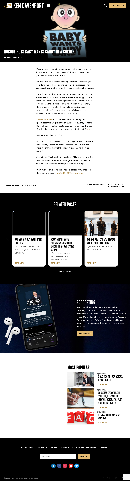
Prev (7, 237)
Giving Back (92, 447)
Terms (118, 478)
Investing (65, 447)
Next (122, 237)
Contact (104, 447)
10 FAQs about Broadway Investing (108, 416)
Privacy (112, 478)
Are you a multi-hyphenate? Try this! (28, 241)
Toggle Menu (48, 5)
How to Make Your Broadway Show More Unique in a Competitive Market (62, 245)
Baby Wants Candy (44, 119)
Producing (43, 447)
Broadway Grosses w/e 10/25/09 (21, 185)
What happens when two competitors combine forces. (105, 185)
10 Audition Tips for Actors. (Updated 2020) (110, 378)
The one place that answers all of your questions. (101, 241)
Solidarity (106, 478)
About (32, 447)
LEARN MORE (85, 333)
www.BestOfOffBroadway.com (69, 173)
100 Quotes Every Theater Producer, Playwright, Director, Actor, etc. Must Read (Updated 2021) (109, 398)
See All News (65, 272)
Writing (54, 447)
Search (105, 6)
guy (88, 129)
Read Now (19, 263)
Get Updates (118, 5)
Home (24, 447)
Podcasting (78, 447)
